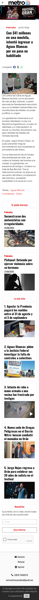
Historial (20, 561)
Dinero (19, 194)
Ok (26, 596)
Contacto (21, 556)
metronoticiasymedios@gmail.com (19, 580)
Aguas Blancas (17, 190)
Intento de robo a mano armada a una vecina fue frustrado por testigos (19, 392)
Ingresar (20, 566)
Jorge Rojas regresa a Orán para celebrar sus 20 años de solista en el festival (19, 473)
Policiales (11, 27)
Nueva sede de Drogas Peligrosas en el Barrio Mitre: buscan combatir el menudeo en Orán (19, 433)
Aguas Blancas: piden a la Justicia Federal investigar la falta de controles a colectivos (18, 352)
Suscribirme (19, 530)
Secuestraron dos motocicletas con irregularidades (15, 220)
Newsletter (20, 506)
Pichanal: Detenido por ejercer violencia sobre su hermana (18, 264)
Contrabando (8, 194)
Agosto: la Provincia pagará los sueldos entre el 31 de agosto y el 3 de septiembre (18, 312)
